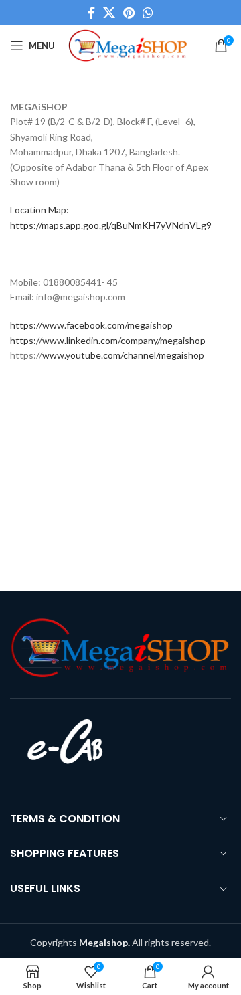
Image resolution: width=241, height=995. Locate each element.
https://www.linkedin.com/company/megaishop (108, 340)
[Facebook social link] (91, 13)
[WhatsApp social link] (148, 13)
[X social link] (109, 13)
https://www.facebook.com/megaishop (91, 325)
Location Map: (39, 209)
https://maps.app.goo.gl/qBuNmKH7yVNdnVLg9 (111, 225)
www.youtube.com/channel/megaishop (123, 355)
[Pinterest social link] (129, 13)
